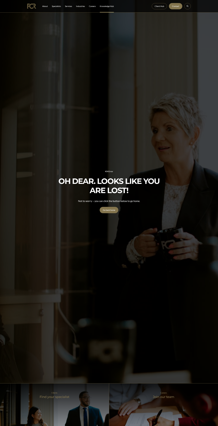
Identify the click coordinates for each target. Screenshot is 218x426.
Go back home (109, 210)
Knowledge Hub (107, 6)
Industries (80, 6)
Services (68, 6)
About (45, 6)
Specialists (56, 6)
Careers (92, 6)
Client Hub (159, 6)
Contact (175, 6)
